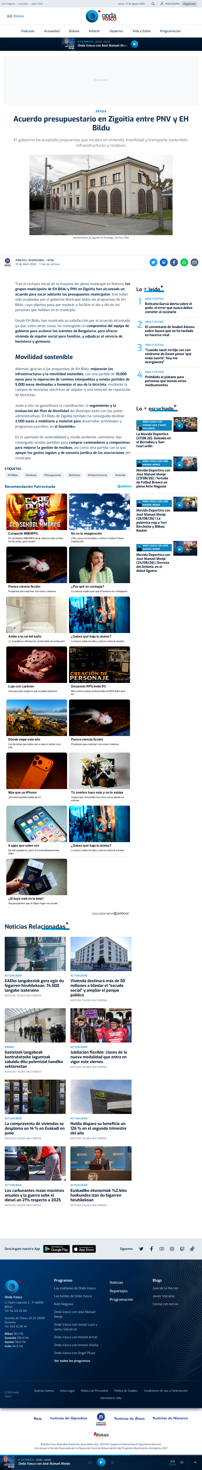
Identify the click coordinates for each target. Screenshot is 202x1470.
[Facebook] (174, 262)
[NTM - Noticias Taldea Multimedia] (101, 1419)
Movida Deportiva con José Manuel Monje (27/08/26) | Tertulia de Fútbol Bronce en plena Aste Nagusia (153, 478)
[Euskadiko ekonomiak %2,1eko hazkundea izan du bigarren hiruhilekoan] (100, 1163)
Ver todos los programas (72, 1361)
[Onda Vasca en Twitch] (182, 1249)
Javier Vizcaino (163, 1296)
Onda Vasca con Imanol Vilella (76, 1345)
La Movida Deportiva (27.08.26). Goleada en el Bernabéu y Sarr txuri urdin (153, 440)
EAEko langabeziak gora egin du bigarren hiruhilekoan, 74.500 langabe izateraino (34, 985)
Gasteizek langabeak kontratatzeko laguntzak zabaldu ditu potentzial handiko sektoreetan (34, 1059)
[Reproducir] (134, 44)
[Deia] (38, 1418)
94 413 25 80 (18, 1311)
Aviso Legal (67, 1391)
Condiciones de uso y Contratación (166, 1391)
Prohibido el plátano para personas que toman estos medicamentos (165, 381)
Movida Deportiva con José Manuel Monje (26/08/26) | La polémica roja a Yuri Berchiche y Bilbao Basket (153, 520)
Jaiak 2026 (37, 4)
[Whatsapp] (184, 262)
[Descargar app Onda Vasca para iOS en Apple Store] (84, 1249)
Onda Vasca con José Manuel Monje (103, 45)
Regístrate (189, 4)
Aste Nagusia (8, 4)
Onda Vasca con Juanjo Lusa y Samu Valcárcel (75, 1326)
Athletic (94, 31)
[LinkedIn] (164, 262)
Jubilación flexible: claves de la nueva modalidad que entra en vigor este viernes (98, 1057)
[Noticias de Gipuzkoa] (68, 1418)
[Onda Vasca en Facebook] (151, 1249)
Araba (9, 1047)
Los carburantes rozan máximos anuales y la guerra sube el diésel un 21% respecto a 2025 (34, 1195)
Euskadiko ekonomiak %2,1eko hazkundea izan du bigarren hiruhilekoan (98, 1195)
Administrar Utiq (110, 1398)
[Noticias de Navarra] (170, 1418)
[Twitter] (153, 262)
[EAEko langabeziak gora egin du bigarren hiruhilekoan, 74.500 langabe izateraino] (35, 954)
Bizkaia (74, 31)
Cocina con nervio (165, 1304)
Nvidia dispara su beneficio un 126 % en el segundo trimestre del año (98, 1128)
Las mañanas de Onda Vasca (75, 1288)
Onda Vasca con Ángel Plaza (74, 1353)
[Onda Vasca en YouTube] (161, 1249)
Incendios (23, 4)
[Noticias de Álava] (130, 1418)
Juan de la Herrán (165, 1288)
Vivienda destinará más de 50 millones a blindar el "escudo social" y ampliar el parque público (97, 988)
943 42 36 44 (18, 1326)
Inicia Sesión (172, 3)
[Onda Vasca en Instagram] (172, 1249)
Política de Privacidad (94, 1391)
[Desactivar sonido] (182, 1462)
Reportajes (119, 1291)
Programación (170, 31)
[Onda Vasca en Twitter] (141, 1249)
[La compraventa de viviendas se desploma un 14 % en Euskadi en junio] (35, 1097)
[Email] (194, 262)
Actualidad (52, 31)
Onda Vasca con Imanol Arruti (75, 1337)
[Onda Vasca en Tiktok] (192, 1249)
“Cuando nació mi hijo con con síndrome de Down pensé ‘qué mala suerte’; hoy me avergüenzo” (168, 356)
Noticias (116, 1282)
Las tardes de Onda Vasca (73, 1296)
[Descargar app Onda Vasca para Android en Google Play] (56, 1249)
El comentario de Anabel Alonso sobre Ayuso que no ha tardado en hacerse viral (170, 331)
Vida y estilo (154, 298)
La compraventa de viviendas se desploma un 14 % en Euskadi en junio (35, 1128)
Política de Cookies (126, 1391)
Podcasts (28, 31)
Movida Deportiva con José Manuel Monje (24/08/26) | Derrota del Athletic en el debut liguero (153, 563)
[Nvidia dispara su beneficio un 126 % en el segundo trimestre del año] (100, 1097)
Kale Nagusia (63, 1304)
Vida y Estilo (142, 31)
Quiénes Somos (44, 1391)
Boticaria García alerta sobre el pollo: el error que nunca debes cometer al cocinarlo (169, 308)
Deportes (116, 31)
